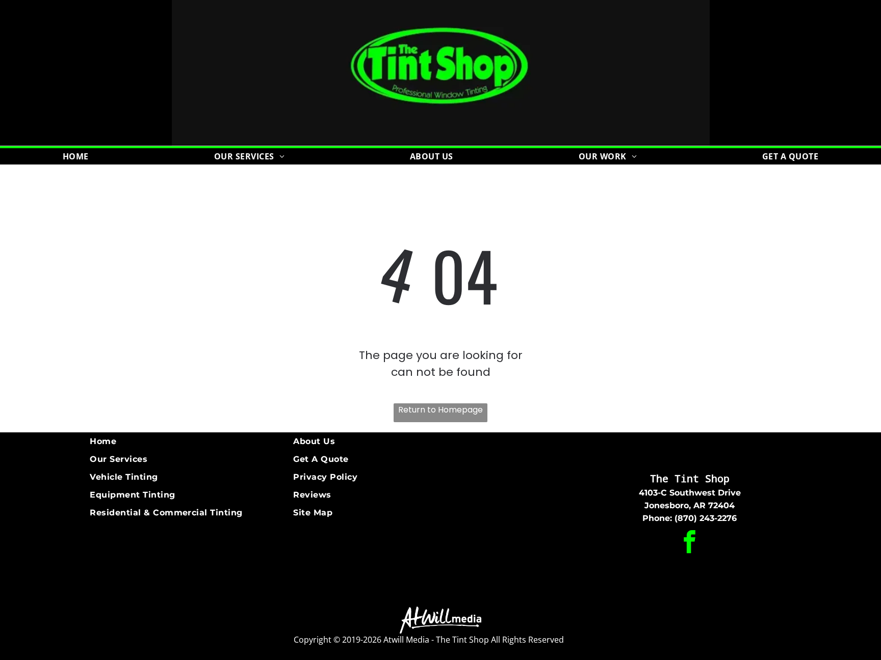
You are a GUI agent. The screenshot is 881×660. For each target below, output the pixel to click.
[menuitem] (75, 156)
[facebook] (689, 543)
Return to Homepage (440, 410)
